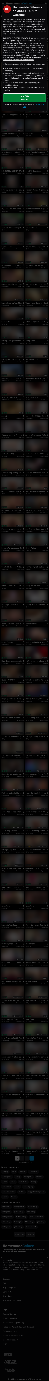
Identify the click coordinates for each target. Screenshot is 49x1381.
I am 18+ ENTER (24, 98)
